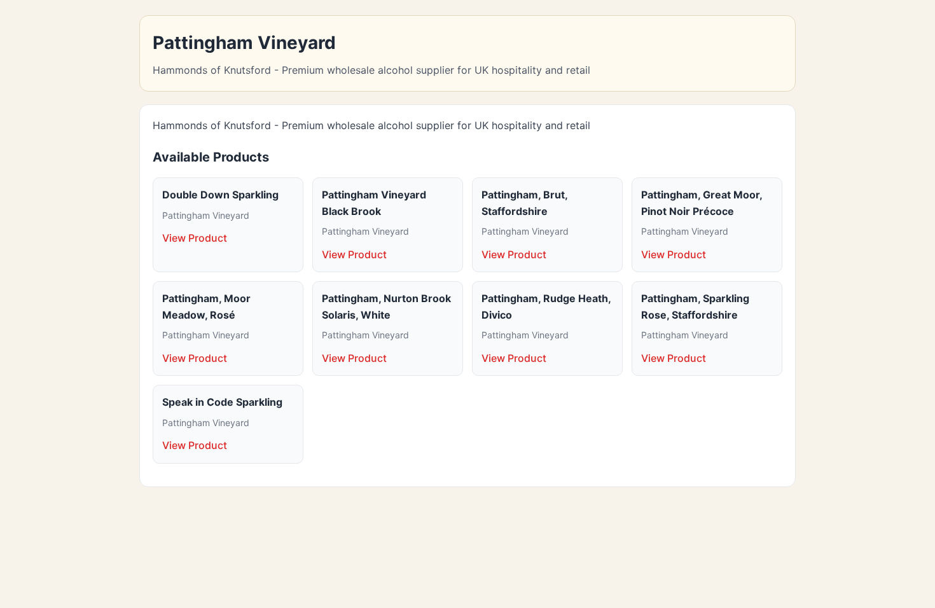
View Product (194, 237)
